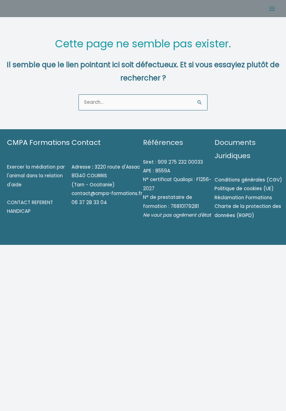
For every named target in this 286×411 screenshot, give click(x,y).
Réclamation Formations (243, 197)
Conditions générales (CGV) (248, 180)
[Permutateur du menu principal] (272, 8)
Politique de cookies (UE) (244, 188)
